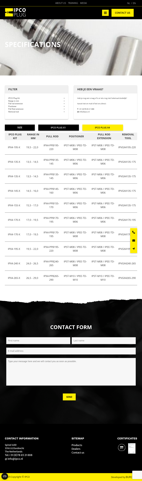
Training (73, 3)
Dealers (76, 448)
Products (77, 445)
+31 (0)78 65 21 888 (86, 109)
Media (83, 3)
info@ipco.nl (84, 111)
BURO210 (131, 477)
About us (60, 3)
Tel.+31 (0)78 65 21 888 (18, 455)
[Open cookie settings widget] (4, 476)
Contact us (122, 12)
